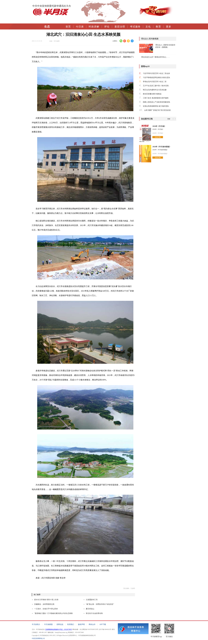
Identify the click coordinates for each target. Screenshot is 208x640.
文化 (148, 26)
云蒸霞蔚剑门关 (92, 600)
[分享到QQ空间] (128, 40)
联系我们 (70, 624)
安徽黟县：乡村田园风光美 (44, 604)
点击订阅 (158, 137)
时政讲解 (94, 26)
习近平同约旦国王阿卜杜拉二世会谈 (156, 73)
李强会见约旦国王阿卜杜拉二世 (154, 82)
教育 (158, 26)
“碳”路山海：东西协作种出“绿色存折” (100, 604)
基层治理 (119, 26)
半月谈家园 (48, 624)
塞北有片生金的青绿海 (94, 613)
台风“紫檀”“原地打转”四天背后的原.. (158, 110)
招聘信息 (60, 624)
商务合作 (92, 624)
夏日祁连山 (90, 609)
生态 (47, 26)
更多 (168, 26)
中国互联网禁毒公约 (38, 638)
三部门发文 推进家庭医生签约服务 (156, 98)
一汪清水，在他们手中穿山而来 (46, 609)
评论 (107, 26)
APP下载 (102, 624)
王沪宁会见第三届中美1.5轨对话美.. (156, 86)
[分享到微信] (120, 40)
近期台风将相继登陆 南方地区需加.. (156, 106)
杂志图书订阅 (147, 119)
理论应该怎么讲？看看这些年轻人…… (155, 57)
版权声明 (81, 624)
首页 (68, 26)
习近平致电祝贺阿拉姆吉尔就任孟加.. (157, 77)
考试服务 (135, 26)
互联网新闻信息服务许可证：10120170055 (58, 629)
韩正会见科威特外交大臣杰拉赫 (154, 90)
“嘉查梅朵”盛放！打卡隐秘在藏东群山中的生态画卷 (53, 613)
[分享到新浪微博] (124, 40)
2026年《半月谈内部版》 (161, 147)
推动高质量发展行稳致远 (152, 94)
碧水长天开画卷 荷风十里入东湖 (46, 600)
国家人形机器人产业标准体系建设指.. (157, 102)
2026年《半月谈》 (159, 126)
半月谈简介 (36, 624)
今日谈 (80, 26)
